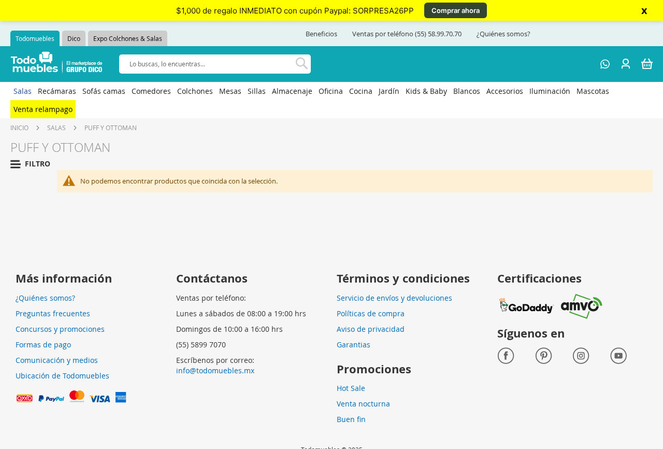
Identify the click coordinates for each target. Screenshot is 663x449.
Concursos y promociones (60, 329)
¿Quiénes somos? (503, 33)
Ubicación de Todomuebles (62, 376)
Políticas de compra (371, 313)
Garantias (353, 344)
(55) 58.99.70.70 (438, 33)
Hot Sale (351, 388)
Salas (56, 127)
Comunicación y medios (57, 360)
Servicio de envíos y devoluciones (394, 298)
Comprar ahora (455, 10)
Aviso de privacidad (371, 329)
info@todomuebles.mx (215, 370)
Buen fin (351, 419)
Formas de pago (43, 344)
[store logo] (56, 64)
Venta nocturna (363, 404)
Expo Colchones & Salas (127, 38)
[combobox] (215, 64)
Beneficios (321, 33)
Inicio (19, 127)
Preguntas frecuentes (53, 313)
